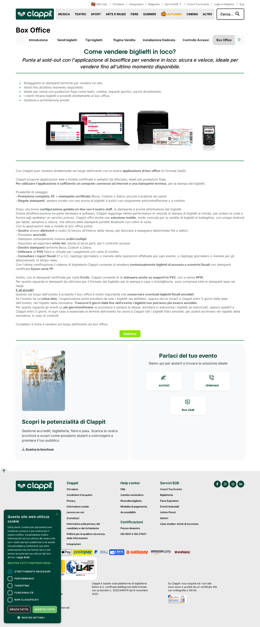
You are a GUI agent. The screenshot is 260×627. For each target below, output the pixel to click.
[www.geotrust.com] (192, 600)
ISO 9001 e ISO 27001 (133, 533)
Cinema (192, 14)
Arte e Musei (116, 14)
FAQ (122, 489)
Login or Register (224, 4)
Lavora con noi (75, 512)
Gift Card (101, 4)
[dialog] (32, 566)
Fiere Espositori (169, 500)
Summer (149, 14)
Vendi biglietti (67, 40)
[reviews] (233, 484)
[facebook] (217, 484)
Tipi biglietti (93, 40)
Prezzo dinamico (130, 528)
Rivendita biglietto (131, 500)
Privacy (71, 500)
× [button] (56, 513)
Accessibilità (128, 512)
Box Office (223, 40)
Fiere (134, 14)
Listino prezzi (168, 512)
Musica (64, 14)
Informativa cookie (78, 506)
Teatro (80, 14)
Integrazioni (136, 4)
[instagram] (225, 484)
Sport (96, 14)
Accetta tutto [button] (45, 609)
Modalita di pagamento (133, 506)
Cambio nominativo (132, 494)
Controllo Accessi (196, 40)
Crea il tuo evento (198, 4)
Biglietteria (166, 494)
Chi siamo (118, 4)
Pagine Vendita (124, 40)
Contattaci (73, 518)
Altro (207, 14)
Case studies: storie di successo (179, 523)
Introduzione (38, 40)
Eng (242, 4)
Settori (164, 518)
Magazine (154, 4)
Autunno (174, 14)
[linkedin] (240, 484)
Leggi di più (23, 557)
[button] (32, 563)
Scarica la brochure (40, 449)
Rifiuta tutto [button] (19, 609)
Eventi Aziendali (169, 506)
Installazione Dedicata (159, 40)
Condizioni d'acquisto (79, 494)
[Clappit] (35, 486)
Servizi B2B (171, 4)
